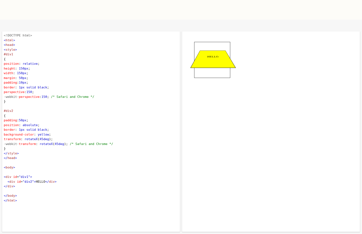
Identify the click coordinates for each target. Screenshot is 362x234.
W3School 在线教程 (7, 25)
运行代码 (56, 25)
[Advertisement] (230, 9)
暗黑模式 (34, 25)
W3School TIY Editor (92, 10)
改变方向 (20, 25)
